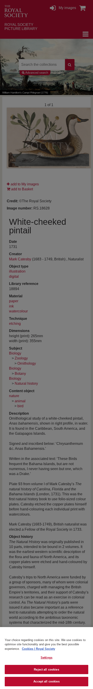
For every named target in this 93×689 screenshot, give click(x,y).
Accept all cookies (46, 681)
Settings (46, 657)
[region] (46, 658)
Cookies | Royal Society (38, 648)
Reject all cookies (46, 669)
